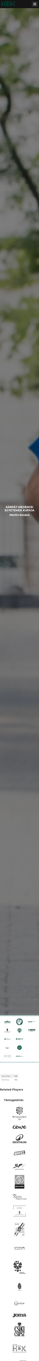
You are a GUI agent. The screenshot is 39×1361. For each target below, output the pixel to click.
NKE (16, 1076)
